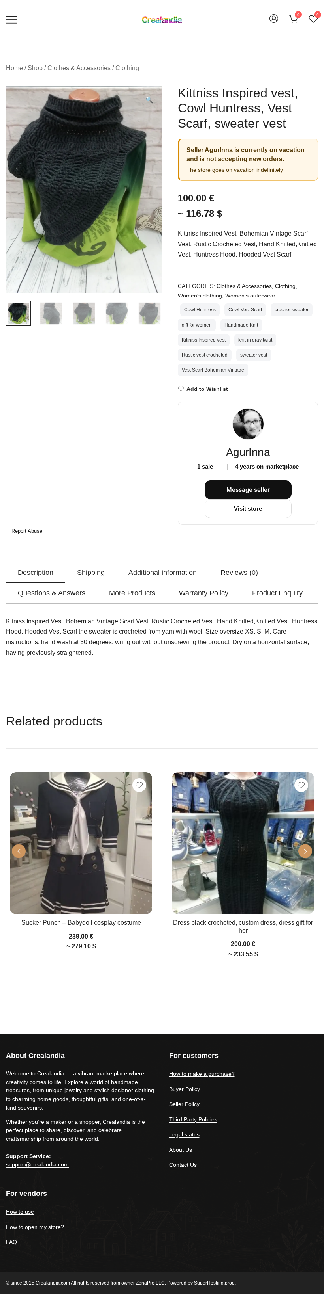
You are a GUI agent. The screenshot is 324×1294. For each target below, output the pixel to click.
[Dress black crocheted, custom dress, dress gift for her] (243, 843)
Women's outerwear (250, 295)
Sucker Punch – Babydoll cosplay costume (81, 922)
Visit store (248, 508)
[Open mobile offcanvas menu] (11, 19)
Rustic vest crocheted (205, 355)
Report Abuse (26, 531)
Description (35, 572)
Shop (35, 68)
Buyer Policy (184, 1089)
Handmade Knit (241, 325)
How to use (20, 1211)
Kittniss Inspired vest (204, 340)
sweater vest (253, 355)
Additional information (162, 572)
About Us (180, 1150)
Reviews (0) (239, 572)
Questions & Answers (51, 593)
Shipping (91, 572)
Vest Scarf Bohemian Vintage (213, 370)
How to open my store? (35, 1227)
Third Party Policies (193, 1119)
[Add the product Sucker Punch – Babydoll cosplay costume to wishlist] (139, 785)
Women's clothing (200, 295)
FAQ (11, 1242)
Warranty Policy (203, 593)
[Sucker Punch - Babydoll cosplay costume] (81, 843)
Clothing (127, 68)
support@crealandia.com (37, 1164)
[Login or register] (273, 22)
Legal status (184, 1134)
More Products (132, 593)
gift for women (197, 325)
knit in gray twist (255, 340)
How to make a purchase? (202, 1074)
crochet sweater (292, 309)
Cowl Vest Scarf (245, 309)
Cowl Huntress (200, 309)
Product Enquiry (277, 593)
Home (14, 68)
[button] (149, 100)
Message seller (248, 489)
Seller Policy (184, 1104)
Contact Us (183, 1165)
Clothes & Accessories (79, 68)
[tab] (35, 573)
